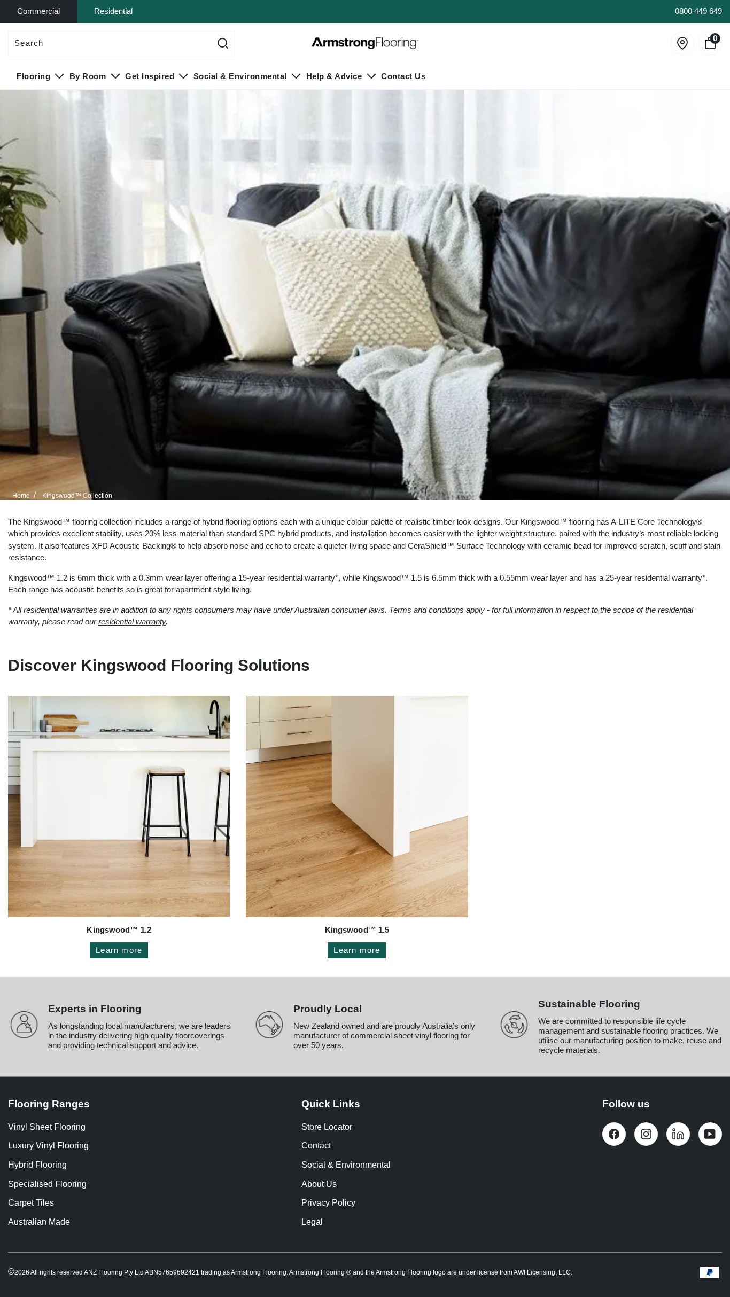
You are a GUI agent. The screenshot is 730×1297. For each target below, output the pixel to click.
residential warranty (132, 621)
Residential (113, 10)
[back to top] (706, 1257)
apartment (193, 589)
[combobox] (110, 44)
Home (21, 495)
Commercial (38, 10)
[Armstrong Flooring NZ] (365, 43)
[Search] (223, 44)
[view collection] (119, 806)
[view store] (682, 43)
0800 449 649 (698, 10)
